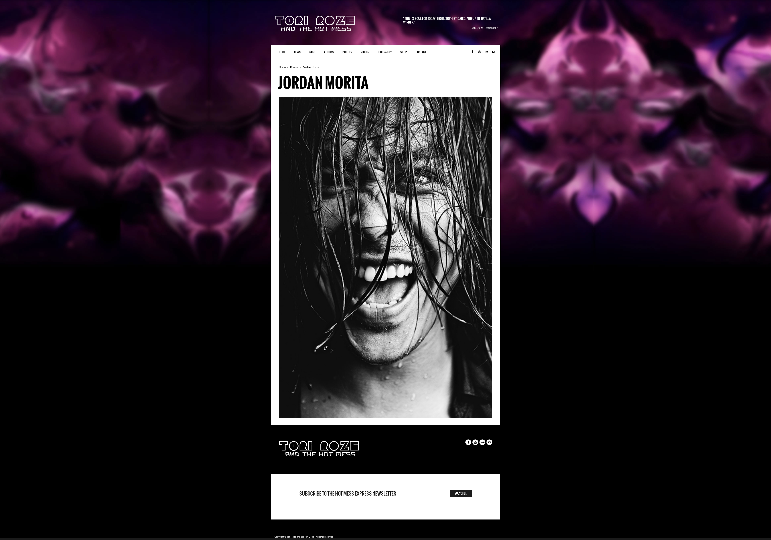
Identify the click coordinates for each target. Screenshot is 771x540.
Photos (347, 52)
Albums (329, 52)
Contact (421, 52)
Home (282, 52)
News (297, 52)
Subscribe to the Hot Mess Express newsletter (347, 493)
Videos (365, 52)
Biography (385, 52)
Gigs (312, 52)
